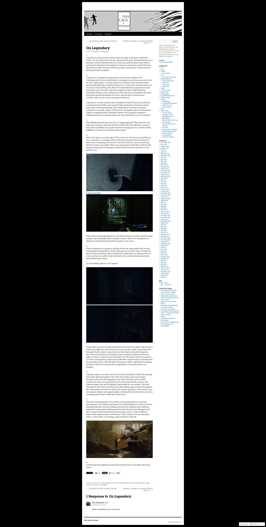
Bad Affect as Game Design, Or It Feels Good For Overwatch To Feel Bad (169, 307)
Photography (165, 94)
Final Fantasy (166, 122)
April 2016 (164, 163)
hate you (130, 127)
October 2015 (165, 174)
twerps (161, 60)
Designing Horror (168, 116)
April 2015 (164, 185)
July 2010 (163, 277)
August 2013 (164, 223)
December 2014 (165, 193)
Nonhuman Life (167, 105)
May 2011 (163, 262)
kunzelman (105, 51)
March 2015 (164, 187)
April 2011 (164, 264)
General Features (166, 79)
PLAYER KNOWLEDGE (169, 131)
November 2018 (166, 142)
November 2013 (166, 217)
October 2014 (165, 197)
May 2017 (163, 150)
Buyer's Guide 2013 (168, 81)
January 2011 (165, 270)
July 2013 (163, 225)
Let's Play (165, 127)
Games (108, 33)
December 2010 (165, 271)
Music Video (164, 92)
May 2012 (164, 251)
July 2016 (163, 157)
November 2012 (166, 240)
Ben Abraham (98, 502)
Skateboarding (165, 97)
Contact (99, 33)
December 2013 (165, 215)
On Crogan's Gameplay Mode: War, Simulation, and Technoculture (170, 324)
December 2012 (165, 238)
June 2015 (164, 182)
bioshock (125, 483)
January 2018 (165, 146)
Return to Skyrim (167, 133)
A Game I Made (167, 112)
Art (162, 67)
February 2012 (165, 256)
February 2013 (165, 234)
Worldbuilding (166, 135)
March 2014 (164, 210)
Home (89, 33)
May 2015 (164, 183)
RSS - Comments (166, 284)
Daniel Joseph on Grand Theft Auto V (138, 42)
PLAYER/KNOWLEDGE (168, 96)
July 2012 (163, 247)
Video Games (106, 483)
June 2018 (164, 144)
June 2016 (164, 159)
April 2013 (164, 230)
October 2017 (165, 148)
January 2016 (165, 169)
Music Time (166, 84)
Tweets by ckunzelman (166, 62)
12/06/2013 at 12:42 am (99, 505)
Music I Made (166, 90)
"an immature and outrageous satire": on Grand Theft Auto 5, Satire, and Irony (170, 312)
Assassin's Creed (167, 114)
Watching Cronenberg (169, 77)
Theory (163, 99)
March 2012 (164, 255)
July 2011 (163, 260)
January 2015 (165, 191)
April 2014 (164, 208)
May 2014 (164, 206)
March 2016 (164, 165)
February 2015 (165, 189)
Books (163, 69)
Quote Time (165, 86)
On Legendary (98, 48)
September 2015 (166, 176)
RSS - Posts (164, 283)
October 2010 (165, 273)
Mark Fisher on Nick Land (169, 296)
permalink (103, 484)
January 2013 (165, 236)
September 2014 (166, 198)
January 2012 (165, 258)
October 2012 (165, 241)
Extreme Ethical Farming (170, 120)
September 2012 (166, 243)
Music (162, 88)
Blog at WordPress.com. (175, 522)
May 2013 (164, 228)
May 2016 (164, 161)
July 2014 (163, 202)
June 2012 (164, 249)
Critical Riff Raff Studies (169, 103)
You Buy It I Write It (168, 137)
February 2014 (165, 212)
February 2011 (165, 268)
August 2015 (164, 178)
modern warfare (140, 483)
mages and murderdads (169, 129)
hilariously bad (126, 122)
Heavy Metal (166, 73)
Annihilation (166, 101)
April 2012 (164, 253)
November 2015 (166, 172)
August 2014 (164, 200)
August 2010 (164, 275)
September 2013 (166, 221)
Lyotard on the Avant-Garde (101, 41)
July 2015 (163, 180)
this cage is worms (106, 7)
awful (119, 483)
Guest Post (165, 82)
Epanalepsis (166, 118)
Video (162, 109)
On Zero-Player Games (168, 294)
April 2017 (164, 152)
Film (162, 75)
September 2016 (166, 155)
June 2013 (164, 226)
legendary (131, 483)
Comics (163, 71)
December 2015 (165, 170)
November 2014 (166, 195)
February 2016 (165, 167)
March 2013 (164, 232)
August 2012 (164, 245)
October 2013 (165, 219)
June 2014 (164, 204)
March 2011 (164, 266)
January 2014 (165, 213)
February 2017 (165, 154)
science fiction (166, 107)
